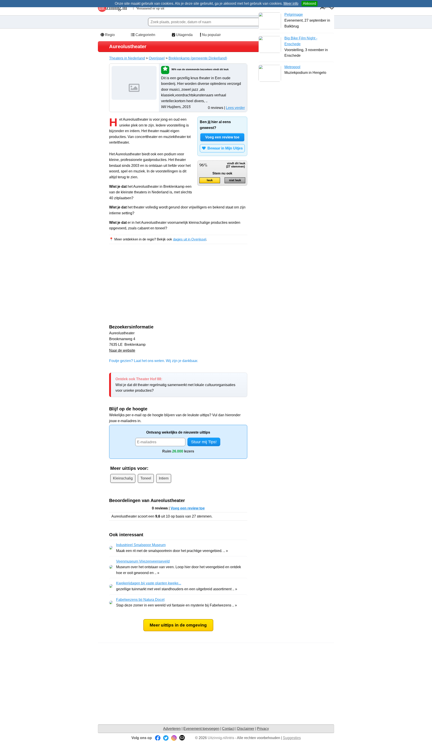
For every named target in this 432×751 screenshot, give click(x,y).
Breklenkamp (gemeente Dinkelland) (198, 58)
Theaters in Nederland (127, 58)
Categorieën (145, 35)
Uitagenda (184, 35)
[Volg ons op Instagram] (174, 738)
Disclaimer (245, 729)
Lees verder (235, 108)
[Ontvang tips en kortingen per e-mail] (182, 738)
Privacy (263, 729)
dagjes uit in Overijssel (189, 239)
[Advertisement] (147, 288)
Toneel (145, 478)
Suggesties (292, 738)
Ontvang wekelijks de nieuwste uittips (178, 432)
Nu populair (211, 35)
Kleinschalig (123, 478)
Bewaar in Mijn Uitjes (224, 148)
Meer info (291, 3)
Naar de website (122, 350)
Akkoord (309, 3)
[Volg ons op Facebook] (158, 738)
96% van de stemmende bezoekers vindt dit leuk (200, 69)
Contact (228, 729)
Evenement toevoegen (201, 729)
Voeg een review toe (222, 137)
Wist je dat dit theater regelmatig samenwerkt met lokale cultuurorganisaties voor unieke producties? (175, 384)
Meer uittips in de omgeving (178, 625)
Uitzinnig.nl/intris (221, 738)
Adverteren (172, 729)
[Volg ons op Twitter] (166, 738)
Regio (109, 35)
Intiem (164, 478)
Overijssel (157, 58)
